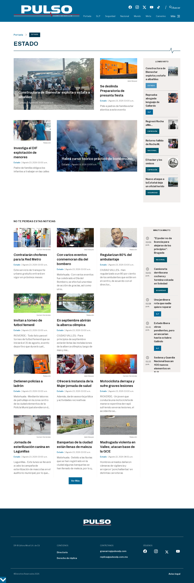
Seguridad (110, 16)
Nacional (124, 16)
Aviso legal (174, 574)
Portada (87, 16)
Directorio (62, 552)
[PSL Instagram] (137, 7)
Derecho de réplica (67, 558)
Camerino (161, 16)
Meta (148, 16)
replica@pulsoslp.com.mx (114, 557)
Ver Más (75, 480)
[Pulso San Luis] (47, 11)
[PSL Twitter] (144, 7)
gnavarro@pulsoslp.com (113, 551)
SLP (98, 16)
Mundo (137, 16)
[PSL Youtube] (151, 7)
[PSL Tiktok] (158, 7)
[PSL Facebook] (130, 7)
